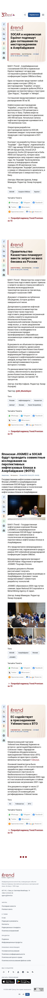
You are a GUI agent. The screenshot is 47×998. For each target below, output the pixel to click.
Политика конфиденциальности (13, 954)
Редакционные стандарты (11, 927)
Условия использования (10, 951)
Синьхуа (35, 760)
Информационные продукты (12, 942)
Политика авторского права (12, 957)
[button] (4, 24)
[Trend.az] (8, 15)
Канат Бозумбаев (34, 405)
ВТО (29, 804)
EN (19, 994)
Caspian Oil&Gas (24, 192)
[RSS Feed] (33, 972)
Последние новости (9, 906)
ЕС (10, 804)
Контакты (5, 924)
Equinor (37, 192)
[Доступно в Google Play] (23, 981)
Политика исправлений (10, 931)
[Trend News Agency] (8, 875)
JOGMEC (12, 657)
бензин (21, 405)
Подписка (5, 939)
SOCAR (11, 192)
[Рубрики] (43, 15)
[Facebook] (8, 972)
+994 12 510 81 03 (7, 893)
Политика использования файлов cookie (16, 960)
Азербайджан (23, 653)
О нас (4, 918)
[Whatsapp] (4, 972)
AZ (23, 994)
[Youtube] (18, 972)
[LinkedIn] (28, 972)
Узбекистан (19, 804)
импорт (12, 405)
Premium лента (7, 909)
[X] (13, 972)
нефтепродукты (24, 400)
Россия (11, 400)
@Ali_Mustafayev (23, 391)
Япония (35, 653)
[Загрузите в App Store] (8, 981)
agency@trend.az (7, 895)
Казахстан (38, 400)
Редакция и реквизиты (10, 921)
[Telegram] (23, 972)
